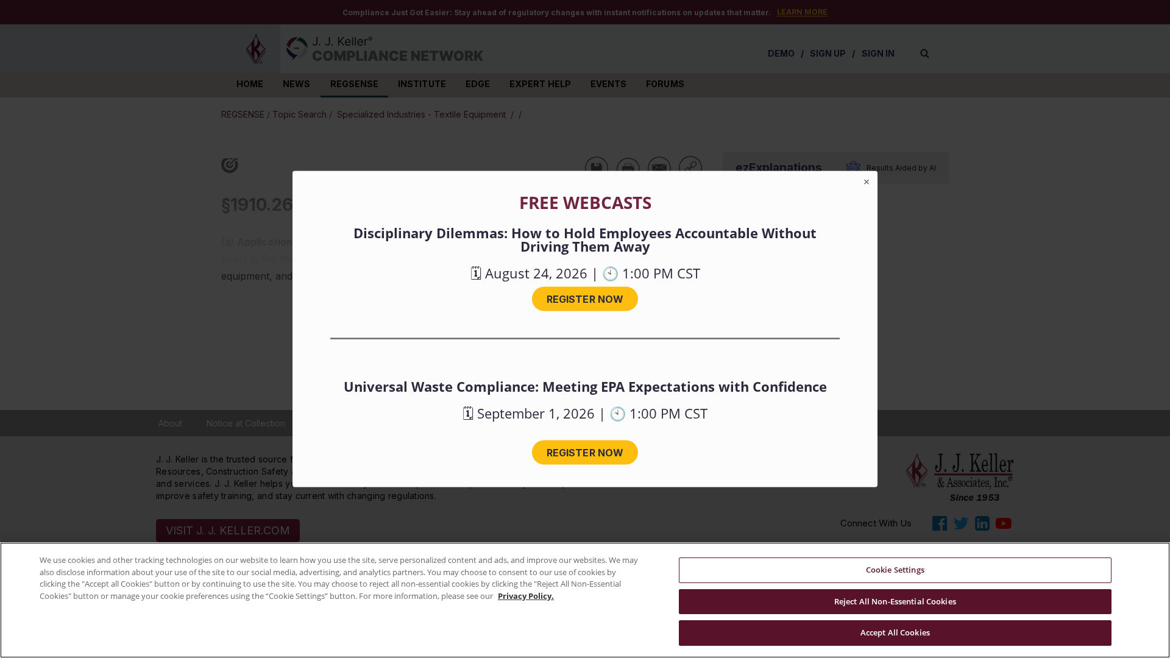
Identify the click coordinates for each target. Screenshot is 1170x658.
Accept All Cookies (895, 632)
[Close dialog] (866, 182)
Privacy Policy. (526, 595)
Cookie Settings (895, 569)
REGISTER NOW (585, 299)
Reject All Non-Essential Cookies (895, 601)
